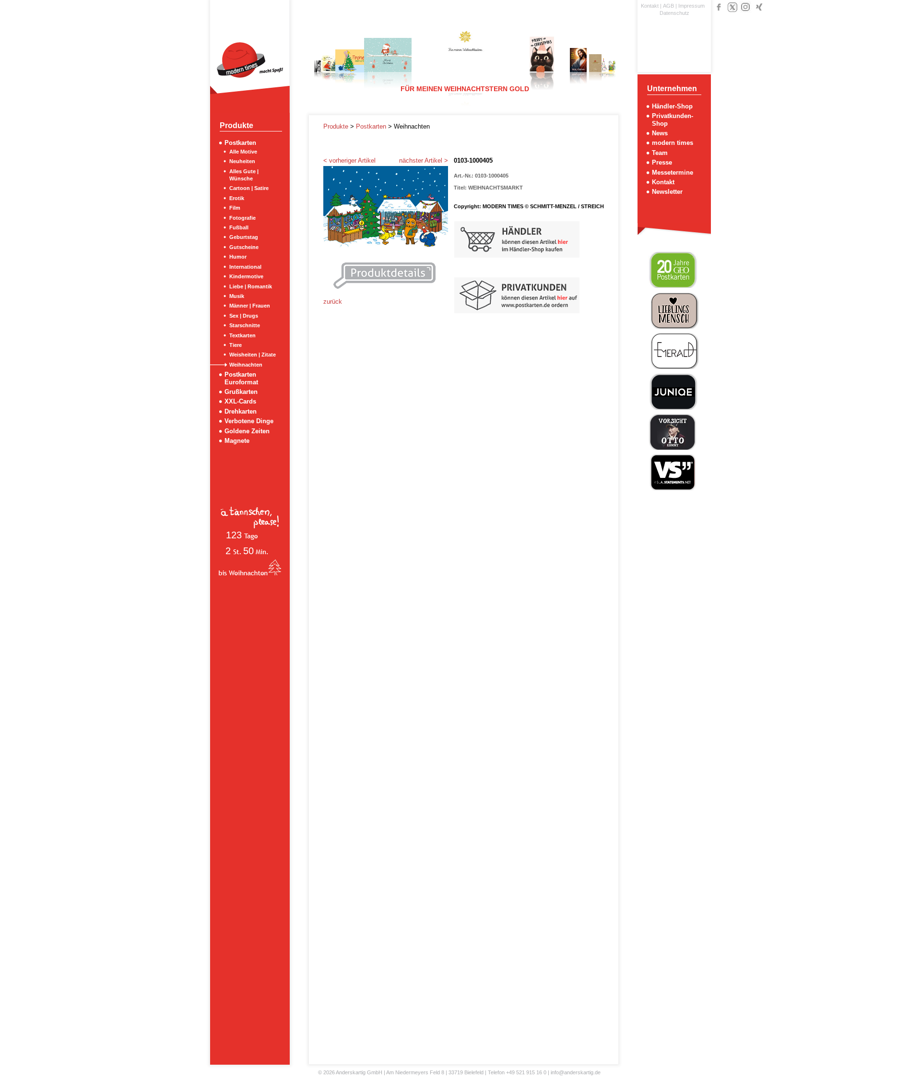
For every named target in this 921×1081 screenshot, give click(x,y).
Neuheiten (242, 161)
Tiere (235, 345)
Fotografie (242, 218)
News (660, 133)
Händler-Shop (672, 106)
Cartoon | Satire (249, 188)
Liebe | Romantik (250, 286)
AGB (668, 6)
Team (660, 152)
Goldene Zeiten (247, 431)
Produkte (336, 126)
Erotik (236, 198)
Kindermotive (246, 276)
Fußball (238, 227)
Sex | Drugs (243, 316)
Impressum (691, 6)
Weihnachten (245, 365)
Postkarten (240, 142)
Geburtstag (243, 237)
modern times (672, 142)
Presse (662, 162)
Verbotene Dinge (248, 421)
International (245, 267)
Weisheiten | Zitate (252, 354)
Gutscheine (244, 247)
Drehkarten (240, 411)
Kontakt (650, 6)
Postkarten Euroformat (241, 378)
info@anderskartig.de (576, 1072)
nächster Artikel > (423, 160)
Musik (236, 296)
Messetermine (672, 172)
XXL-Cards (240, 401)
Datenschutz (674, 13)
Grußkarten (241, 391)
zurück (332, 301)
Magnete (236, 440)
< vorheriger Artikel (349, 160)
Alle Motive (243, 151)
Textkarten (242, 335)
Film (234, 208)
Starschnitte (244, 325)
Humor (238, 257)
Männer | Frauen (249, 306)
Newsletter (667, 191)
